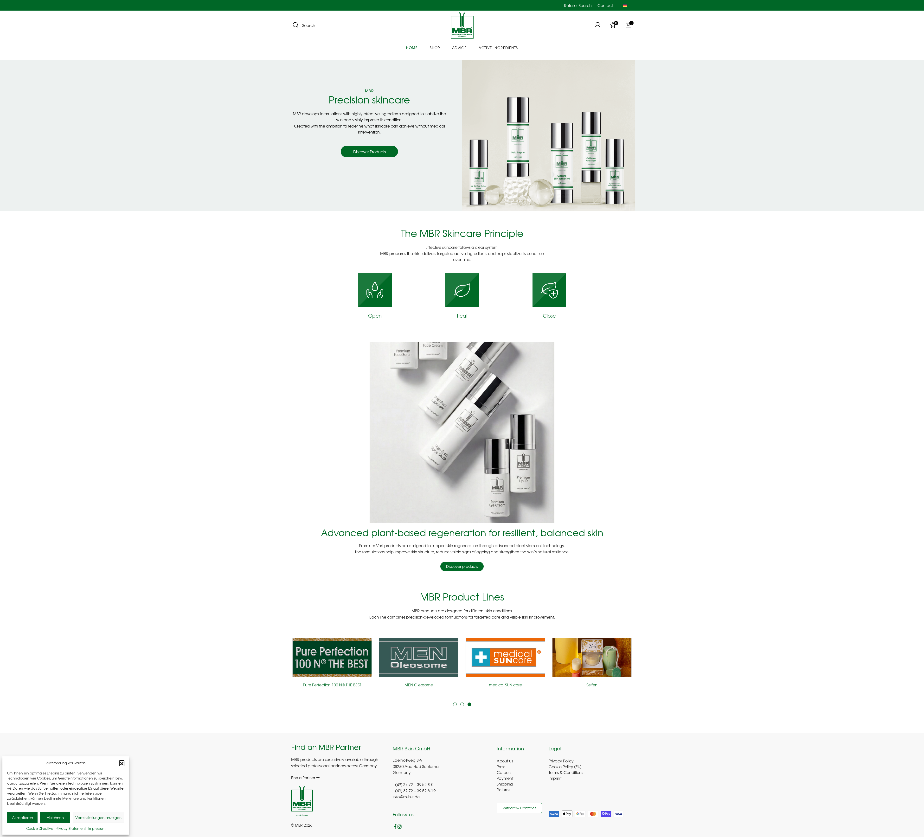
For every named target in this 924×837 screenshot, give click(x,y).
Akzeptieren (22, 817)
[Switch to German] (625, 5)
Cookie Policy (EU (564, 766)
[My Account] (597, 25)
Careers (504, 772)
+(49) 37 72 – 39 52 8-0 (413, 785)
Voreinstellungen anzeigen (98, 817)
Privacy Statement (71, 828)
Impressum (96, 828)
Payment (505, 778)
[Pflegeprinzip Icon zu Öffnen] (375, 290)
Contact (605, 5)
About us (505, 761)
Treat (462, 315)
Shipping (505, 784)
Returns (503, 789)
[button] (121, 762)
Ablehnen (55, 817)
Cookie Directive (39, 828)
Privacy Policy (561, 761)
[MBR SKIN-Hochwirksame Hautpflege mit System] (462, 26)
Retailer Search (578, 5)
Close (549, 315)
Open (375, 315)
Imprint (555, 778)
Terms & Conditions (566, 772)
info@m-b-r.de (406, 797)
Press (501, 766)
